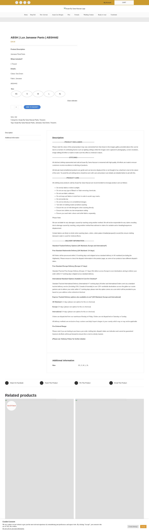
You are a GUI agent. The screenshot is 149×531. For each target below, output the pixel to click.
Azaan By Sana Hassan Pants (29, 120)
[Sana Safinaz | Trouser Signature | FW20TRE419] (109, 460)
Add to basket (32, 107)
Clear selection (72, 101)
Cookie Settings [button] (133, 526)
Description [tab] (9, 133)
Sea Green (46, 123)
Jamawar (38, 123)
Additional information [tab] (12, 138)
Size (12, 89)
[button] (121, 14)
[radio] (16, 94)
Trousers (42, 120)
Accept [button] (143, 526)
